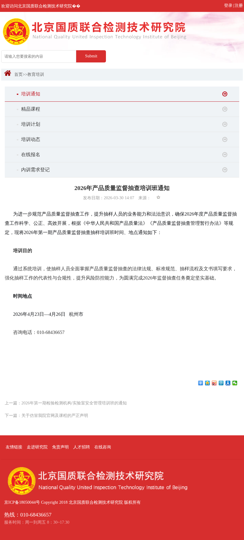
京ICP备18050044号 (22, 502)
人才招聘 (81, 447)
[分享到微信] (234, 383)
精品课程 (28, 109)
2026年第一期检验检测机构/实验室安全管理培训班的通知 (74, 403)
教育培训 (35, 74)
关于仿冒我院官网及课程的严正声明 (54, 415)
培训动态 (28, 139)
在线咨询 (102, 447)
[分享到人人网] (228, 383)
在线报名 (28, 154)
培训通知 (28, 93)
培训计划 (28, 124)
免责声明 (60, 447)
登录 (228, 5)
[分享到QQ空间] (207, 383)
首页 (18, 74)
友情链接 (14, 447)
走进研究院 (37, 447)
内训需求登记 (33, 169)
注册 (238, 5)
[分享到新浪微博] (214, 383)
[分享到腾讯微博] (221, 383)
